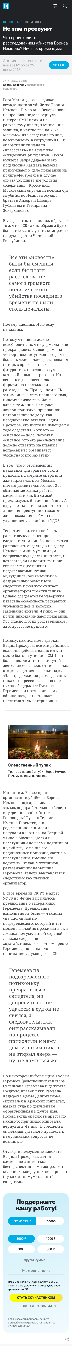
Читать (59, 65)
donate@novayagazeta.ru (23, 1322)
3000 (20, 1239)
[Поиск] (65, 6)
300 (49, 1249)
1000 (49, 1239)
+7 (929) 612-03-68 (19, 1326)
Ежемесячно (22, 1221)
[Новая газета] (7, 6)
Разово (50, 1221)
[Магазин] (55, 6)
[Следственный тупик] (38, 747)
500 (20, 1249)
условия (29, 1285)
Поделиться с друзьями (33, 1306)
